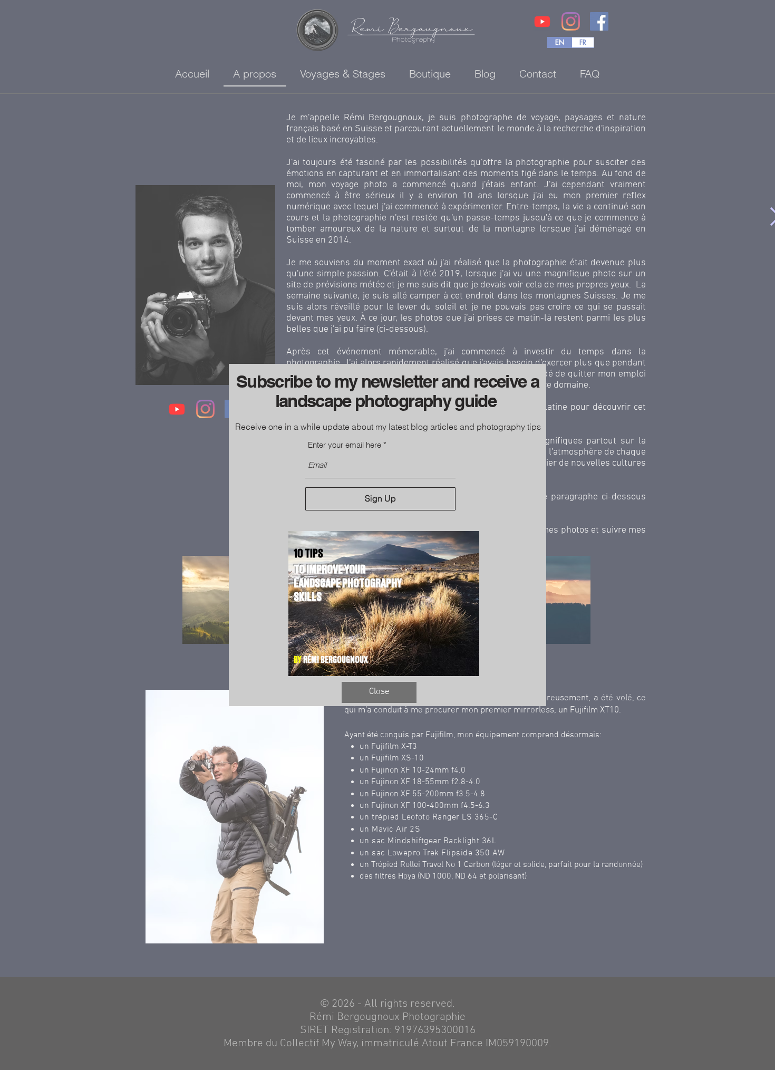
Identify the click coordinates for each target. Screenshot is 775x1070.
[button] (379, 692)
